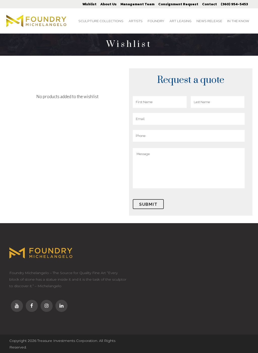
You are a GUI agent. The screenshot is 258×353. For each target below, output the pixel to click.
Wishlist (89, 4)
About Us (108, 4)
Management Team (137, 4)
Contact (209, 4)
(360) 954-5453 (234, 4)
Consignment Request (178, 4)
